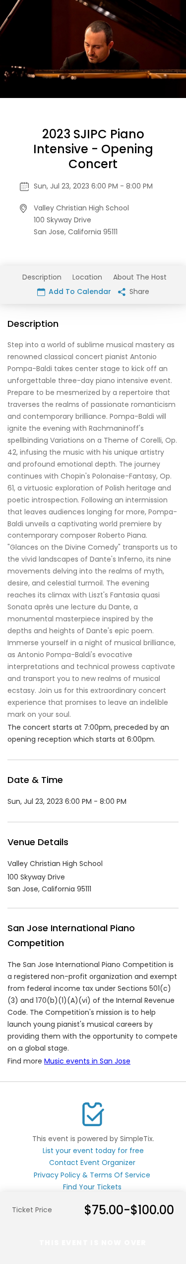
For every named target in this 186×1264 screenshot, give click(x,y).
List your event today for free (93, 1151)
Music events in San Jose (87, 1061)
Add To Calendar (79, 291)
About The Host (140, 277)
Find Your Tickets (92, 1187)
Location (87, 277)
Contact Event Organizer (92, 1162)
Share (138, 291)
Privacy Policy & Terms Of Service (92, 1175)
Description (42, 277)
